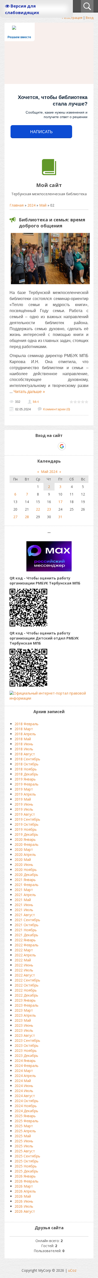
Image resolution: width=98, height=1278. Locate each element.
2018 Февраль (26, 723)
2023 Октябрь (26, 1045)
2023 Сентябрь (27, 1040)
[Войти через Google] (62, 446)
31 (60, 516)
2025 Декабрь (26, 1171)
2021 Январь (25, 879)
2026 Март (24, 1186)
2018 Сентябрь (27, 759)
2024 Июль (24, 1090)
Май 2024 (49, 471)
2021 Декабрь (26, 934)
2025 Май (23, 1136)
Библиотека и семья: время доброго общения (52, 223)
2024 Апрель (25, 1075)
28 (27, 516)
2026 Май (23, 1196)
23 (49, 509)
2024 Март (24, 1070)
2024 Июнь (24, 1085)
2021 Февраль (26, 884)
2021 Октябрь (26, 924)
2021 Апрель (25, 894)
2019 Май (23, 799)
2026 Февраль (26, 1181)
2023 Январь (25, 1000)
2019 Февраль (26, 784)
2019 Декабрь (26, 834)
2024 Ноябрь (26, 1105)
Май (42, 205)
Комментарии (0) (56, 409)
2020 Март (24, 849)
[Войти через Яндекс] (53, 446)
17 (60, 501)
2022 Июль (24, 970)
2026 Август (25, 1211)
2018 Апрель (25, 733)
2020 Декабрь (26, 874)
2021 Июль (24, 909)
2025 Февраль (26, 1120)
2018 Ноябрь (26, 769)
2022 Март (24, 950)
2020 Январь (25, 839)
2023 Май (23, 1020)
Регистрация (72, 17)
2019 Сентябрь (27, 819)
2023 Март (24, 1010)
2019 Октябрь (26, 824)
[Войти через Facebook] (44, 446)
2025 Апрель (25, 1130)
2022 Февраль (26, 945)
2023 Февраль (26, 1005)
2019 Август (25, 814)
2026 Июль (24, 1206)
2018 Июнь (24, 744)
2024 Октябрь (26, 1100)
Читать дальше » (29, 391)
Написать (41, 132)
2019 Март (24, 789)
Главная (17, 205)
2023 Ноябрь (26, 1050)
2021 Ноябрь (26, 929)
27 (15, 516)
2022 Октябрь (26, 985)
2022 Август (25, 975)
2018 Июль (24, 749)
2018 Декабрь (26, 774)
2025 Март (24, 1125)
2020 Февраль (26, 844)
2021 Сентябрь (27, 919)
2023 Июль (24, 1030)
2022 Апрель (25, 955)
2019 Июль (24, 809)
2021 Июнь (24, 904)
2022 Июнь (24, 965)
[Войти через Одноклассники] (70, 446)
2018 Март (24, 728)
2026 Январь (25, 1176)
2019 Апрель (25, 794)
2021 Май (23, 899)
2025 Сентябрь (27, 1156)
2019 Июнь (24, 804)
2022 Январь (25, 940)
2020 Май (23, 859)
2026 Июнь (24, 1201)
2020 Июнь (24, 864)
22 (38, 509)
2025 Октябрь (26, 1161)
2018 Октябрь (26, 764)
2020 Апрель (25, 854)
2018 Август (25, 754)
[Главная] (49, 173)
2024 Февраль (26, 1065)
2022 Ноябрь (26, 990)
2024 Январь (25, 1060)
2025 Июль (24, 1146)
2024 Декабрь (26, 1110)
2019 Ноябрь (26, 829)
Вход (89, 17)
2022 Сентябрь (27, 980)
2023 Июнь (24, 1025)
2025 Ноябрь (26, 1166)
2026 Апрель (25, 1191)
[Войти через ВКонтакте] (36, 446)
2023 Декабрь (26, 1055)
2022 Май (23, 960)
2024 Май (23, 1080)
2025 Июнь (24, 1141)
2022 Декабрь (26, 995)
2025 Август (25, 1151)
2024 (31, 205)
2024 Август (25, 1095)
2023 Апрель (25, 1015)
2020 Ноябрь (26, 869)
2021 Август (25, 914)
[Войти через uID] (27, 446)
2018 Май (23, 738)
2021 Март (24, 889)
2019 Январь (25, 779)
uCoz (72, 1270)
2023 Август (25, 1035)
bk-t (36, 401)
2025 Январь (25, 1115)
